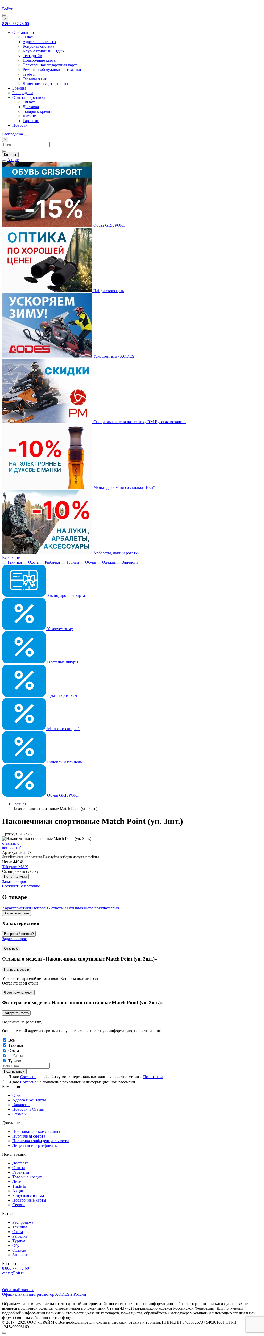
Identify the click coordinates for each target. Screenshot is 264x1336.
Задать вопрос (14, 881)
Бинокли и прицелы (64, 762)
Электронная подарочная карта (50, 65)
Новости (20, 125)
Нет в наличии (15, 876)
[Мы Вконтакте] (26, 1285)
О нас (28, 37)
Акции (13, 159)
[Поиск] (26, 135)
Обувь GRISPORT (108, 225)
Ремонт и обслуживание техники (52, 69)
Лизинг (29, 116)
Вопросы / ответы (19, 934)
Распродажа (22, 93)
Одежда (109, 562)
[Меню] (4, 15)
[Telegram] (18, 1285)
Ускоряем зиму (59, 629)
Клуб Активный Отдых (43, 51)
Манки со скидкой (63, 728)
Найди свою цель (108, 291)
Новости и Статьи (28, 1109)
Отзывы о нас (35, 79)
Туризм (72, 562)
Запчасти (130, 562)
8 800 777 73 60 (15, 23)
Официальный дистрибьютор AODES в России (44, 1294)
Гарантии (31, 120)
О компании (23, 32)
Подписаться (14, 1071)
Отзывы (11, 948)
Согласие (28, 1077)
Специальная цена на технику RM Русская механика (139, 422)
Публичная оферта (28, 1136)
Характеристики (16, 913)
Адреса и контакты (39, 41)
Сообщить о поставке (21, 886)
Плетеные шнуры (62, 662)
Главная (19, 804)
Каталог (10, 155)
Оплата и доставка (28, 97)
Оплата (29, 102)
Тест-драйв (32, 55)
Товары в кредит (37, 111)
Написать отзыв (16, 969)
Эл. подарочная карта (65, 595)
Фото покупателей (18, 992)
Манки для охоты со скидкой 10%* (123, 487)
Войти (7, 9)
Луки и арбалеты (61, 695)
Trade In (29, 74)
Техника (14, 562)
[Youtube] (7, 1285)
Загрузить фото (16, 1013)
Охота (33, 562)
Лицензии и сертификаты (45, 83)
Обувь (90, 562)
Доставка (31, 107)
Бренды (19, 88)
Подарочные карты (39, 60)
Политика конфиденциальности (40, 1141)
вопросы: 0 (11, 848)
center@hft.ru (13, 1273)
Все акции (11, 557)
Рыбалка (52, 562)
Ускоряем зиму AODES (113, 356)
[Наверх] (4, 1333)
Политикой (153, 1077)
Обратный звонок (18, 1289)
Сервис (18, 1205)
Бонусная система (38, 46)
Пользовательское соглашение (38, 1131)
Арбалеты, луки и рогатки (116, 553)
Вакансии (21, 1104)
